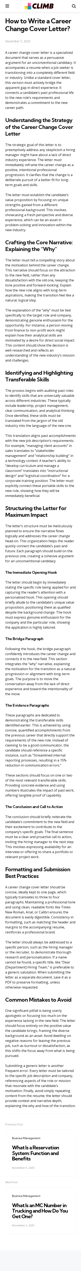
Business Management (26, 1138)
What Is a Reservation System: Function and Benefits (35, 1153)
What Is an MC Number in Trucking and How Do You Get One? (40, 1210)
